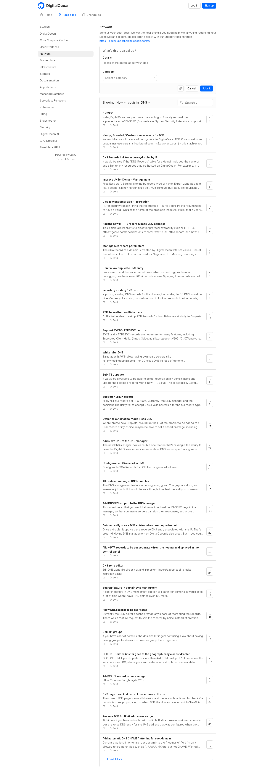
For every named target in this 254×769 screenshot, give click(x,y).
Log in (194, 5)
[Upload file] (181, 88)
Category (109, 71)
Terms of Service (65, 159)
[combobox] (130, 78)
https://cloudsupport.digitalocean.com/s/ (124, 40)
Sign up (209, 5)
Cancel (191, 88)
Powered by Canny (65, 154)
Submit (206, 88)
